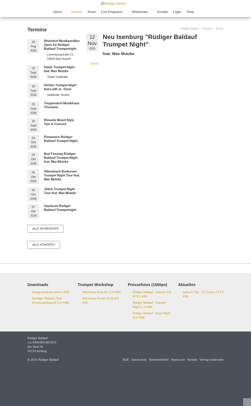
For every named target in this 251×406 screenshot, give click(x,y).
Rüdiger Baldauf (190, 28)
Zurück (94, 63)
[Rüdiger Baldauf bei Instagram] (216, 268)
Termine (207, 28)
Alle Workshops (45, 228)
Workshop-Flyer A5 (101, 292)
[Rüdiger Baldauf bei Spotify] (201, 268)
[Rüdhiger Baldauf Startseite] (125, 4)
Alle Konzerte (43, 244)
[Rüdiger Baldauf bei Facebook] (185, 268)
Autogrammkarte (50, 292)
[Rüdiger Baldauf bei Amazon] (209, 268)
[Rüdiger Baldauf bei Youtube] (193, 268)
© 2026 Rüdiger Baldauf (43, 359)
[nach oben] (247, 402)
